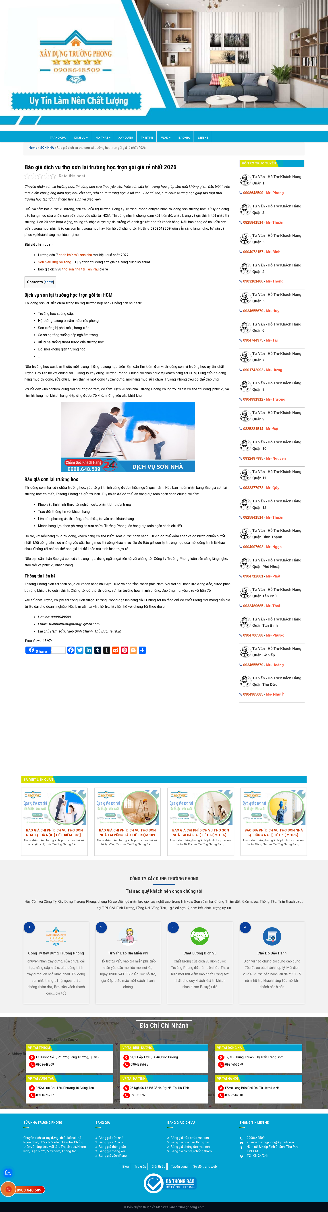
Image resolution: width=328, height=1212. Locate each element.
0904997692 (253, 547)
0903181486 (253, 281)
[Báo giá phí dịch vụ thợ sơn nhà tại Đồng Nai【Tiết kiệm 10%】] (274, 807)
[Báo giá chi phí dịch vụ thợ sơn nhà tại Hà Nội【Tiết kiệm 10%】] (54, 807)
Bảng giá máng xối (112, 1151)
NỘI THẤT (103, 137)
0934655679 (253, 311)
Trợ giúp (140, 1166)
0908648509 (253, 193)
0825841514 (253, 222)
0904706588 (253, 635)
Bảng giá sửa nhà (111, 1138)
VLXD (165, 137)
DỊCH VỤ (81, 137)
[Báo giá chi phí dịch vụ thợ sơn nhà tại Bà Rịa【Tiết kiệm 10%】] (201, 807)
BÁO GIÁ (184, 137)
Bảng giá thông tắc (112, 1147)
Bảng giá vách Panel (113, 1155)
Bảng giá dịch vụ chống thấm (191, 1151)
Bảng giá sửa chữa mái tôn (190, 1138)
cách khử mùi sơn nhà (75, 255)
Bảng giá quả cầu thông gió (190, 1142)
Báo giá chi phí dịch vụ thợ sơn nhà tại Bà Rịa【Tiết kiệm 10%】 (200, 832)
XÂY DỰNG (125, 137)
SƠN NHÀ (47, 147)
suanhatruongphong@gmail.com (270, 1142)
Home (33, 147)
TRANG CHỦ (58, 137)
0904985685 (253, 694)
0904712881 (253, 576)
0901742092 (253, 370)
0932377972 (253, 488)
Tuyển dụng (179, 1166)
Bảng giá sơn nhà (111, 1142)
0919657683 (139, 1095)
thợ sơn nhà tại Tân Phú (80, 269)
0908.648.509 (29, 1190)
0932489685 (253, 606)
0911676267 (45, 1095)
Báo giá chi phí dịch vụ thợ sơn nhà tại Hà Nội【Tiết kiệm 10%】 (54, 832)
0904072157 (253, 252)
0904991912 (253, 399)
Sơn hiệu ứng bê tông (54, 262)
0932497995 (253, 458)
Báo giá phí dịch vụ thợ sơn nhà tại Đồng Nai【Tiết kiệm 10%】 (274, 832)
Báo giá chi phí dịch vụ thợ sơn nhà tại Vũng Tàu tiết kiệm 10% (127, 832)
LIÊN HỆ (203, 137)
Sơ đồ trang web (205, 1166)
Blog (125, 1166)
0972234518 (234, 1095)
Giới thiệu (158, 1166)
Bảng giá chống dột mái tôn (190, 1147)
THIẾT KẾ (147, 137)
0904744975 (253, 340)
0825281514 (253, 429)
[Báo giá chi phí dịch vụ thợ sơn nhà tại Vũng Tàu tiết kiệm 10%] (128, 807)
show (49, 282)
